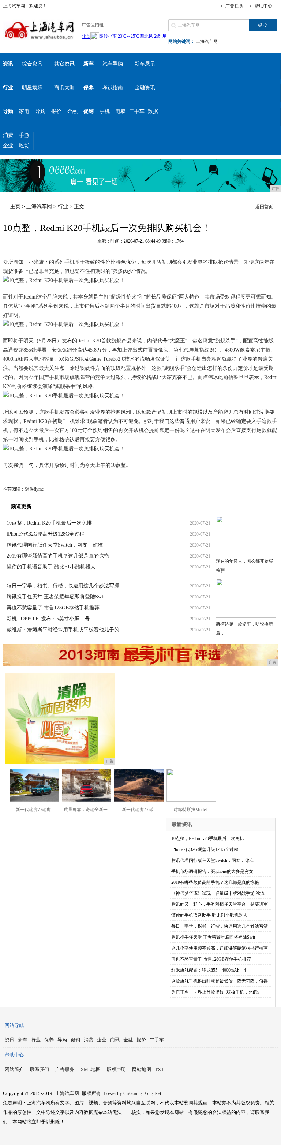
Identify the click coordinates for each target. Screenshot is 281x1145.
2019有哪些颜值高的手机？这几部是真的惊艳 (58, 556)
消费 (8, 135)
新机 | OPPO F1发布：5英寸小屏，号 (48, 619)
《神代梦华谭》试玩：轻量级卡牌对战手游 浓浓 (218, 893)
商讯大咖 (64, 87)
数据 (153, 111)
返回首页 (264, 206)
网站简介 (14, 1069)
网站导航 (14, 1025)
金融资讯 (145, 87)
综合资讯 (32, 64)
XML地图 (90, 1069)
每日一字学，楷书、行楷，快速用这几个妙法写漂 (63, 586)
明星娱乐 (32, 87)
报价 (56, 111)
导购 (40, 111)
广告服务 (64, 1069)
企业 (8, 146)
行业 (63, 206)
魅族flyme (34, 489)
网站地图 (141, 1069)
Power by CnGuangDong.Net (132, 1093)
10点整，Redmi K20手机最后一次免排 (49, 523)
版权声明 (116, 1069)
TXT (159, 1069)
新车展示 (145, 64)
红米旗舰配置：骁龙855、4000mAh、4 (208, 970)
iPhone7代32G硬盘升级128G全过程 (46, 534)
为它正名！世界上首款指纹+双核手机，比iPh (215, 992)
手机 (105, 111)
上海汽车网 (207, 41)
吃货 (24, 146)
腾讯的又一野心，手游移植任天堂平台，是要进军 (219, 904)
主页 (15, 206)
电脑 (121, 111)
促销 (75, 1040)
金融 (72, 111)
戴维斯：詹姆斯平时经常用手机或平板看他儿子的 (63, 629)
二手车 (137, 111)
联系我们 (39, 1069)
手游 (24, 135)
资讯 (9, 1040)
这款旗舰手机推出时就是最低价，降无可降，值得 (219, 981)
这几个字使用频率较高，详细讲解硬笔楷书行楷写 (219, 948)
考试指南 (112, 87)
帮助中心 (263, 5)
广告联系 (234, 5)
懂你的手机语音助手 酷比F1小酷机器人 (51, 567)
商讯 (115, 1040)
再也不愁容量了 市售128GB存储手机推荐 (53, 608)
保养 (49, 1040)
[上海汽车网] (39, 41)
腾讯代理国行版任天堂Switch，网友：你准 (55, 545)
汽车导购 (112, 64)
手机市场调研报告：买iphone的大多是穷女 (212, 871)
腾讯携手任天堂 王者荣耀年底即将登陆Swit (56, 597)
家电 (24, 111)
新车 (22, 1040)
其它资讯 (64, 64)
